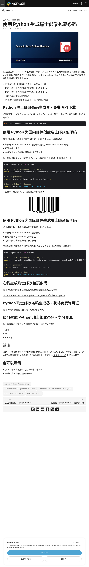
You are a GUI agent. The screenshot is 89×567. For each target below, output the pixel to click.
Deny (63, 559)
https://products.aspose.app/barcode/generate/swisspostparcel (34, 295)
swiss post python (34, 393)
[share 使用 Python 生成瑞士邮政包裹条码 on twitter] (33, 410)
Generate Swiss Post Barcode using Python (55, 389)
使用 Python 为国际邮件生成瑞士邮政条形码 (26, 92)
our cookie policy (18, 548)
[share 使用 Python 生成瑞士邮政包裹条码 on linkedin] (37, 410)
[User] (81, 3)
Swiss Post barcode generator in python (20, 389)
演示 (7, 333)
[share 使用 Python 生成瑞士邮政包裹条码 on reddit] (42, 410)
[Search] (86, 3)
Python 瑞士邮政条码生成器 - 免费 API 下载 (25, 84)
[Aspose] (16, 3)
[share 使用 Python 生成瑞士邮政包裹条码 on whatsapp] (52, 410)
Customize (25, 559)
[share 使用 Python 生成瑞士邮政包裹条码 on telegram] (57, 410)
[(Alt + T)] (12, 10)
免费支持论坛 (59, 355)
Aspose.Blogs (14, 20)
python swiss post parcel (14, 393)
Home (6, 10)
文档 (7, 330)
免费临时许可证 (21, 310)
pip (15, 114)
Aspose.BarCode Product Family (17, 384)
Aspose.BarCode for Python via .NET (40, 114)
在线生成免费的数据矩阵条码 (18, 373)
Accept (44, 553)
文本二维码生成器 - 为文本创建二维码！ (24, 369)
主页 (4, 20)
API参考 (9, 337)
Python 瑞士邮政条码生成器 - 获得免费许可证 (26, 100)
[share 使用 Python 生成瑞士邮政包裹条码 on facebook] (47, 410)
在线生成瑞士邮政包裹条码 (17, 96)
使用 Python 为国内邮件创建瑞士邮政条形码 (26, 88)
